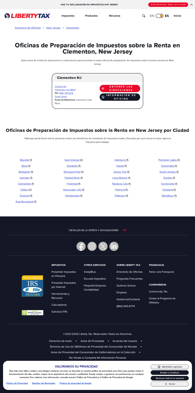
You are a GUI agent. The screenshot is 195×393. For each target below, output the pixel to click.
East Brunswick (26, 201)
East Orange (74, 160)
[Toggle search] (143, 15)
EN (152, 15)
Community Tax (158, 291)
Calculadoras (59, 305)
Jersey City (121, 172)
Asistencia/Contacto (128, 299)
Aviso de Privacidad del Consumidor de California (80, 352)
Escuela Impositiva (95, 279)
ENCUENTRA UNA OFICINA (168, 4)
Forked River (74, 178)
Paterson (121, 195)
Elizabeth (73, 166)
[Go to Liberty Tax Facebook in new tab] (81, 246)
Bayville (26, 160)
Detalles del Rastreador (43, 383)
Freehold (73, 184)
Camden (26, 178)
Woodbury (169, 195)
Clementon (72, 28)
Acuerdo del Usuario (125, 341)
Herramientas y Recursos (60, 296)
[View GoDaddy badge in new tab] (32, 312)
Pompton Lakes (169, 160)
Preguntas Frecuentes (130, 279)
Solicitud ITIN (59, 311)
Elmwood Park (73, 172)
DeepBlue (90, 272)
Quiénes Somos (126, 285)
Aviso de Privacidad (92, 341)
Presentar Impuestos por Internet (63, 285)
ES (167, 15)
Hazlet (121, 166)
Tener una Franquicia (161, 272)
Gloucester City (73, 190)
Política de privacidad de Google (76, 383)
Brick (26, 166)
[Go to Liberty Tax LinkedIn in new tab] (114, 246)
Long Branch (121, 178)
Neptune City (121, 184)
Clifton (26, 190)
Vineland (169, 190)
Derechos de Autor (60, 341)
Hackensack (73, 195)
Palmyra (121, 190)
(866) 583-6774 (126, 306)
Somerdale (169, 166)
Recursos (114, 16)
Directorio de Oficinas (28, 28)
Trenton (169, 178)
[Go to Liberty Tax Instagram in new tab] (92, 246)
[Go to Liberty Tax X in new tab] (103, 246)
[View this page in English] (159, 16)
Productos (91, 16)
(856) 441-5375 (66, 93)
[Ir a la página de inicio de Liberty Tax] (27, 16)
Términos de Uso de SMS (65, 346)
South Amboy (169, 172)
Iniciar (177, 16)
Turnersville (169, 184)
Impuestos (68, 16)
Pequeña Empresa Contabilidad (95, 288)
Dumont (26, 195)
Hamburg (121, 160)
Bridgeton (26, 172)
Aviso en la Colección (125, 352)
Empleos (122, 292)
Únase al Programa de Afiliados (162, 300)
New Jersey (53, 28)
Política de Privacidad (17, 383)
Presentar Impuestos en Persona (63, 274)
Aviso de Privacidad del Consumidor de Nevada (111, 346)
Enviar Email (61, 96)
